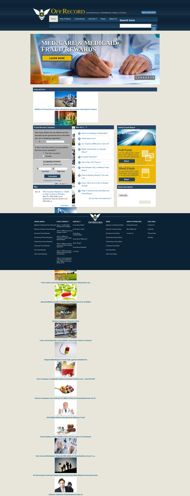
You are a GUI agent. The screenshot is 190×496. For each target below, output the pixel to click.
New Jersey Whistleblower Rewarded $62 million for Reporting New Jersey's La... (66, 456)
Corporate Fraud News (112, 245)
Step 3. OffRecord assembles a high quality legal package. (64, 238)
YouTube (149, 202)
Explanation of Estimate (53, 180)
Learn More (57, 58)
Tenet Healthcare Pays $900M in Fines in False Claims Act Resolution (65, 437)
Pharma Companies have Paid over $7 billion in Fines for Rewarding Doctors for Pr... (65, 398)
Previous (33, 59)
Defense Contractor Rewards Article (65, 321)
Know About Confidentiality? (77, 234)
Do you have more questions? (100, 198)
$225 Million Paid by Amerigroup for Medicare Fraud (66, 417)
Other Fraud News (111, 254)
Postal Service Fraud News (114, 241)
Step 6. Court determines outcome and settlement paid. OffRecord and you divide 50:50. (64, 260)
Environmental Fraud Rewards (43, 237)
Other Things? (77, 243)
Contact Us (130, 233)
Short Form (127, 180)
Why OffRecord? (131, 229)
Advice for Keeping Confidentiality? (95, 133)
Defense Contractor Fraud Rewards (44, 229)
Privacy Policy (152, 233)
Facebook (141, 202)
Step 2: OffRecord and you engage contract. (65, 231)
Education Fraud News (113, 233)
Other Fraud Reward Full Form (127, 161)
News (103, 19)
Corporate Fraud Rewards (42, 245)
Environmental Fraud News (114, 237)
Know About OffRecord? (80, 239)
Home (53, 19)
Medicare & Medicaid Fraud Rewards (79, 46)
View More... (65, 206)
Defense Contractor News (113, 229)
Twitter (145, 202)
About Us (113, 19)
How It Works (65, 19)
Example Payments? (89, 157)
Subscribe (151, 229)
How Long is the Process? (91, 162)
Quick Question (148, 12)
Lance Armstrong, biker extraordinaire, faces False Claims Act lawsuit (66, 340)
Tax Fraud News (111, 250)
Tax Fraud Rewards (40, 250)
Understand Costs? (89, 138)
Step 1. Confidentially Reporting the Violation (63, 225)
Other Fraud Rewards (131, 131)
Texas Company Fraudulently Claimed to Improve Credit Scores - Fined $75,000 (66, 379)
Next (157, 59)
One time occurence (52, 153)
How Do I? (93, 19)
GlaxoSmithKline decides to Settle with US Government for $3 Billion (66, 302)
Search (154, 25)
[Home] (79, 11)
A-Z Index (76, 251)
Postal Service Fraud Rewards (43, 241)
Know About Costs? (79, 229)
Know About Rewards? (79, 247)
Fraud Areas (80, 19)
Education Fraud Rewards (42, 233)
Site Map (150, 237)
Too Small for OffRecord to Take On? (95, 144)
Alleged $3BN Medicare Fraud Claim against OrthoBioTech (65, 360)
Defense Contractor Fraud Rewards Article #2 (66, 494)
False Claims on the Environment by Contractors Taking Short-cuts (65, 283)
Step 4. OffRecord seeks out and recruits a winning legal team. (64, 245)
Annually (48, 156)
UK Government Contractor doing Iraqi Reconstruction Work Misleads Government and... (65, 475)
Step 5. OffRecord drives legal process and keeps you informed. (64, 252)
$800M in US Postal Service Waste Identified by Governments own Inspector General (66, 109)
